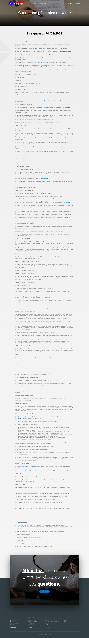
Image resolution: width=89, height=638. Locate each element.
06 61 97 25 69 (47, 627)
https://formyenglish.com (65, 51)
